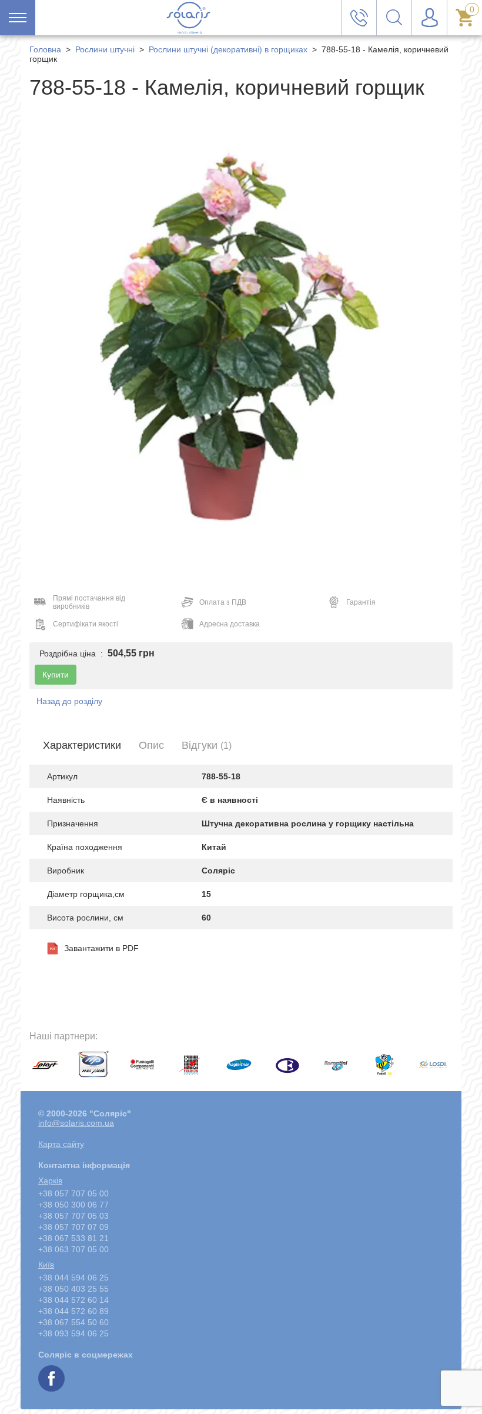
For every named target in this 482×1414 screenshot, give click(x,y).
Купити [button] (55, 674)
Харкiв (50, 1180)
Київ (46, 1264)
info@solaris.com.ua (76, 1123)
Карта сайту (61, 1144)
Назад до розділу (69, 701)
